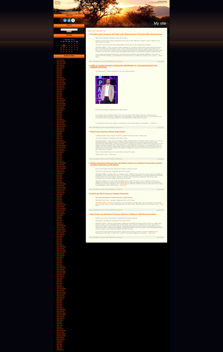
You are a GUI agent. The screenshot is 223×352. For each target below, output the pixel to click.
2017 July (59, 159)
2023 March (60, 278)
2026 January (60, 337)
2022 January (60, 253)
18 (77, 47)
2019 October (60, 206)
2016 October (60, 143)
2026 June (59, 346)
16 (71, 47)
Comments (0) (118, 61)
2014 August (60, 98)
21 (66, 49)
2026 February (61, 339)
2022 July (59, 264)
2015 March (60, 110)
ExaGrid (110, 202)
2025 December (61, 335)
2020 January (60, 211)
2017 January (60, 148)
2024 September (61, 309)
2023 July (59, 285)
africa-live (102, 61)
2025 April (59, 321)
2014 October (60, 101)
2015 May (59, 114)
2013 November (61, 82)
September (99, 31)
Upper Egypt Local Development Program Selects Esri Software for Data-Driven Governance (123, 214)
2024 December (61, 314)
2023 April (59, 279)
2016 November (61, 145)
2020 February (61, 213)
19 (61, 49)
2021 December (61, 251)
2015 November (61, 124)
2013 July (59, 75)
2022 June (59, 262)
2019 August (60, 203)
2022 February (61, 255)
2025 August (60, 328)
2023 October (60, 290)
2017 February (61, 150)
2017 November (61, 166)
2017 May (59, 155)
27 (63, 51)
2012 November (61, 61)
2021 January (60, 232)
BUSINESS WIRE (101, 202)
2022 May (59, 260)
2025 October (60, 332)
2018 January (60, 169)
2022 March (60, 257)
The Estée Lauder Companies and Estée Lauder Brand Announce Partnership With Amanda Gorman (126, 34)
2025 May (59, 323)
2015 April (59, 112)
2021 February (61, 234)
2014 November (61, 103)
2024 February (61, 297)
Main (150, 2)
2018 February (61, 171)
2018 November (61, 187)
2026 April (59, 342)
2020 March (60, 215)
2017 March (60, 152)
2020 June (59, 220)
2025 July (59, 327)
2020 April (59, 217)
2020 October (60, 227)
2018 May (59, 176)
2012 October (60, 59)
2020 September (61, 225)
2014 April (59, 91)
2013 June (59, 73)
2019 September (61, 204)
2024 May (59, 302)
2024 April (59, 300)
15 (69, 47)
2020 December (61, 231)
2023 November (61, 292)
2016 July (59, 138)
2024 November (61, 313)
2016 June (59, 136)
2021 (93, 31)
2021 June (59, 241)
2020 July (59, 222)
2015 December (61, 126)
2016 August (60, 140)
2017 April (59, 154)
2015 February (61, 108)
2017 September (61, 162)
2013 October (60, 80)
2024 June (59, 304)
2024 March (60, 299)
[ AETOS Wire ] (130, 200)
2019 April (59, 196)
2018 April (59, 175)
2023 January (60, 274)
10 (74, 45)
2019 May (59, 197)
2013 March (60, 68)
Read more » (153, 123)
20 (63, 49)
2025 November (61, 334)
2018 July (59, 180)
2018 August (60, 182)
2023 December (61, 293)
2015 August (60, 119)
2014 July (59, 96)
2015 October (60, 122)
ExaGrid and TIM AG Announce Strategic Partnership (109, 193)
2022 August (60, 265)
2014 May (59, 93)
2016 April (59, 133)
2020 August (60, 224)
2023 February (61, 276)
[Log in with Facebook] (69, 20)
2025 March (60, 320)
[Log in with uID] (65, 20)
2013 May (59, 72)
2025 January (60, 316)
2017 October (60, 164)
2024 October (60, 311)
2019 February (61, 192)
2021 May (59, 239)
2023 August (60, 286)
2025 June (59, 325)
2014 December (61, 105)
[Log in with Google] (73, 20)
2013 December (61, 84)
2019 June (59, 199)
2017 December (61, 168)
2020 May (59, 218)
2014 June (59, 94)
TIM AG (107, 204)
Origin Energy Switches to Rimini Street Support (107, 131)
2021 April (59, 238)
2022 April (59, 258)
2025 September (61, 330)
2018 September (61, 183)
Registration (156, 2)
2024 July (59, 306)
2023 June (59, 283)
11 (77, 45)
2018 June (59, 178)
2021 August (60, 244)
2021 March (60, 236)
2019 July (59, 201)
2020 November (61, 229)
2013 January (60, 65)
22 (69, 49)
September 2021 (69, 39)
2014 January (60, 86)
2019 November (61, 208)
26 (61, 51)
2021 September (61, 246)
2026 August (60, 349)
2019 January (60, 190)
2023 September (61, 288)
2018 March (60, 173)
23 (71, 49)
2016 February (61, 129)
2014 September (61, 100)
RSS (166, 2)
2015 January (60, 107)
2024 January (60, 295)
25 (77, 49)
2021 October (60, 248)
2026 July (59, 348)
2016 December (61, 147)
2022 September (61, 267)
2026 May (59, 344)
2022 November (61, 271)
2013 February (61, 66)
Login (162, 2)
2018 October (60, 185)
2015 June (59, 115)
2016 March (60, 131)
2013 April (59, 70)
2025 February (61, 318)
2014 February (61, 87)
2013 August (60, 77)
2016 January (60, 128)
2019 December (61, 210)
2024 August (60, 307)
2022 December (61, 272)
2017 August (60, 161)
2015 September (61, 121)
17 (74, 47)
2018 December (61, 189)
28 (66, 51)
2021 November (61, 250)
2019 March (60, 194)
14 (66, 47)
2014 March (60, 89)
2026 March (60, 341)
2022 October (60, 269)
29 (69, 51)
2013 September (61, 79)
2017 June (59, 157)
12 (61, 47)
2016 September (61, 141)
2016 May (59, 134)
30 (71, 51)
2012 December (61, 63)
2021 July (59, 243)
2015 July (59, 117)
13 (63, 47)
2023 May (59, 281)
